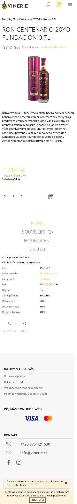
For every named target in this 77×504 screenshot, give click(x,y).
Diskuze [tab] (37, 249)
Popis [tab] (37, 223)
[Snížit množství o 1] (22, 196)
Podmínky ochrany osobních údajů (25, 394)
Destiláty (45, 279)
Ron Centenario (48, 273)
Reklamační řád (13, 382)
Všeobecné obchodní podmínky (23, 388)
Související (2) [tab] (37, 231)
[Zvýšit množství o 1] (4, 196)
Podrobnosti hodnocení (54, 47)
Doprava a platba (14, 376)
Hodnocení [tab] (37, 240)
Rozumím (37, 500)
